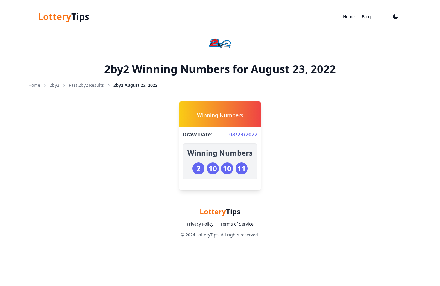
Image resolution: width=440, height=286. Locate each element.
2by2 (54, 85)
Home (349, 16)
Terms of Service (237, 224)
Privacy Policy (200, 224)
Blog (366, 16)
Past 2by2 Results (86, 85)
